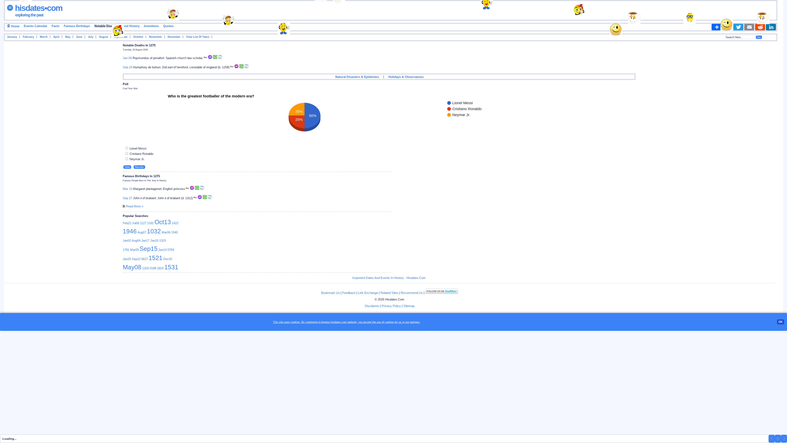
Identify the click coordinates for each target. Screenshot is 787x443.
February (28, 36)
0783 (170, 249)
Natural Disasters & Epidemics (357, 77)
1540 (174, 232)
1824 (160, 268)
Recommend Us (412, 293)
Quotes (168, 26)
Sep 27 (127, 198)
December (174, 36)
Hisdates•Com (38, 8)
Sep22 (136, 259)
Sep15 (149, 248)
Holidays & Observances (406, 77)
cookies (389, 322)
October (138, 36)
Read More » (134, 206)
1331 (150, 223)
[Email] (749, 27)
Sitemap (408, 306)
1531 (171, 267)
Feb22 (127, 223)
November (155, 36)
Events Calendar (35, 26)
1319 (162, 240)
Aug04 (136, 240)
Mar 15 (127, 189)
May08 (132, 267)
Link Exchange (368, 293)
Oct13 (163, 222)
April (56, 36)
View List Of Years (197, 36)
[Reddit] (760, 27)
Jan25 (127, 259)
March (44, 36)
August (103, 36)
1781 (126, 249)
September (120, 36)
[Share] (716, 27)
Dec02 (167, 259)
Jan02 (127, 240)
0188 (153, 268)
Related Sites (389, 293)
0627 (144, 259)
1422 (175, 223)
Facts (55, 26)
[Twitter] (738, 27)
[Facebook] (727, 27)
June (79, 36)
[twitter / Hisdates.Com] (441, 293)
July (90, 36)
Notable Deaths (105, 26)
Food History (130, 26)
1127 (143, 223)
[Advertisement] (771, 108)
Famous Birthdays (77, 26)
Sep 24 (127, 67)
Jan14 (162, 249)
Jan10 (154, 240)
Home (14, 26)
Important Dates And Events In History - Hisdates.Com (389, 278)
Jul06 (135, 223)
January (12, 36)
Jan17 (145, 240)
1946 (130, 231)
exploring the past (29, 15)
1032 (154, 231)
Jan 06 (127, 58)
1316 (145, 268)
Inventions (151, 26)
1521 (156, 258)
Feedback (349, 293)
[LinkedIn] (770, 27)
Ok (780, 321)
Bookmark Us (330, 293)
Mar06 (166, 232)
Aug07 (142, 232)
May (67, 36)
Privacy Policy (391, 306)
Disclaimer (372, 306)
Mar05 (134, 249)
